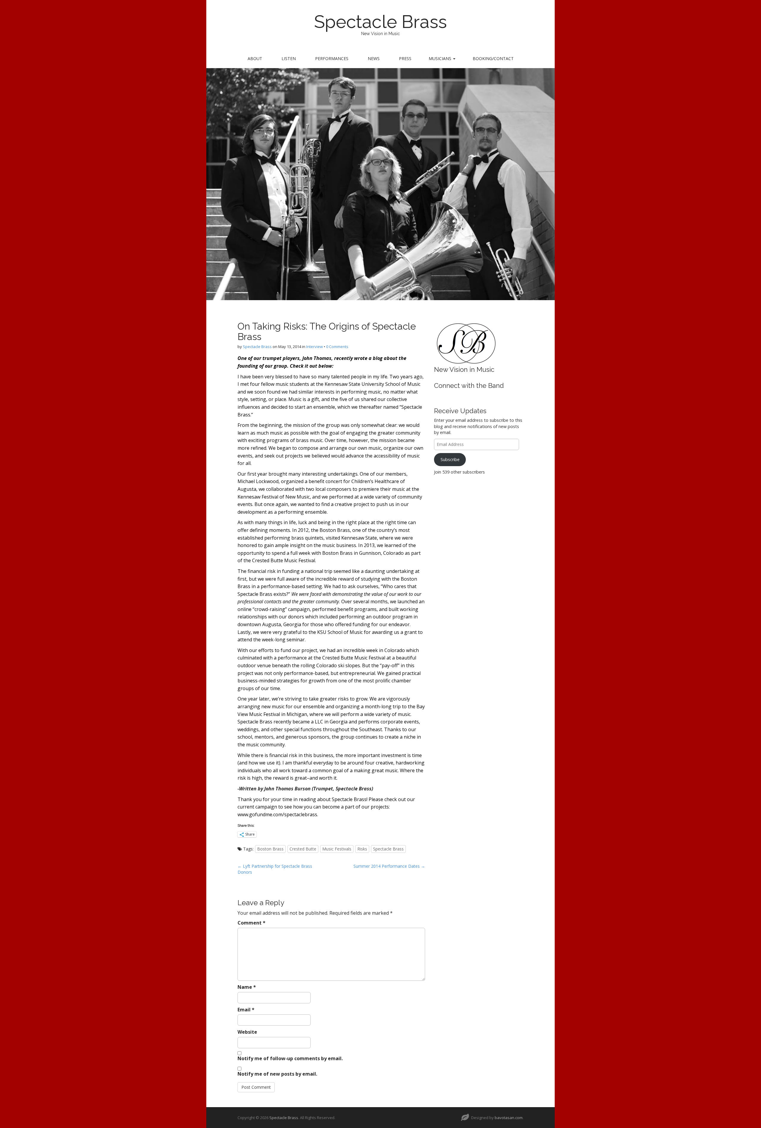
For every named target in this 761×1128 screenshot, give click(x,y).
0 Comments (337, 346)
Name (247, 987)
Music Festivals (336, 849)
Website (247, 1032)
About (255, 58)
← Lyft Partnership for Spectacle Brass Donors (275, 869)
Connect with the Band (469, 385)
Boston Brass (270, 849)
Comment (251, 922)
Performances (331, 58)
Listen (289, 58)
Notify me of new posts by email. (277, 1074)
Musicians (440, 58)
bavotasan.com (509, 1117)
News (374, 58)
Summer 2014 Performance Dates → (389, 866)
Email (246, 1009)
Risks (362, 849)
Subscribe (450, 459)
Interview (314, 346)
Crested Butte (303, 849)
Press (405, 58)
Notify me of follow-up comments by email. (290, 1058)
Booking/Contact (493, 58)
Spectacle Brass (380, 21)
